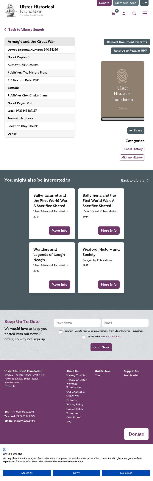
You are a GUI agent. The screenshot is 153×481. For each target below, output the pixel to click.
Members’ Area (125, 3)
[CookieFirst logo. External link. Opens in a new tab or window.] (4, 449)
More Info (59, 230)
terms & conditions (111, 336)
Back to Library (133, 180)
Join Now (101, 347)
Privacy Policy (74, 404)
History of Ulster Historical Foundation (76, 383)
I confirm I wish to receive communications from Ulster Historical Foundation (103, 331)
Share (138, 130)
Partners (71, 400)
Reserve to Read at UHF (130, 50)
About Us (72, 371)
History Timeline (76, 375)
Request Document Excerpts (127, 42)
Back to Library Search (25, 29)
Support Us (131, 371)
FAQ (68, 421)
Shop (98, 375)
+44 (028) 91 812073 (22, 411)
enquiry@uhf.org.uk (24, 420)
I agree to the (104, 336)
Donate (104, 3)
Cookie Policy (74, 409)
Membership (131, 375)
